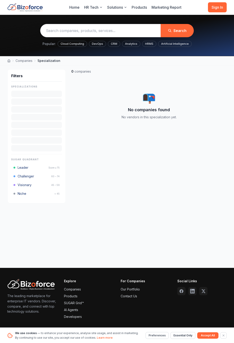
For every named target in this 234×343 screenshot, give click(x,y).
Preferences (157, 335)
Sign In (217, 7)
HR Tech (91, 7)
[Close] (223, 335)
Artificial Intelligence (175, 43)
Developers (73, 317)
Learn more (105, 337)
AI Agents (71, 310)
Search (179, 30)
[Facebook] (181, 291)
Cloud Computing (72, 43)
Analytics (131, 43)
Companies (24, 61)
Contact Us (129, 296)
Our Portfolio (130, 289)
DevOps (97, 43)
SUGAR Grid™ (74, 303)
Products (139, 7)
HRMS (149, 43)
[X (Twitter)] (203, 291)
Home (74, 7)
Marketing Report (166, 7)
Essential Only (182, 335)
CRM (114, 43)
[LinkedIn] (192, 291)
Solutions (115, 7)
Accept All (208, 335)
